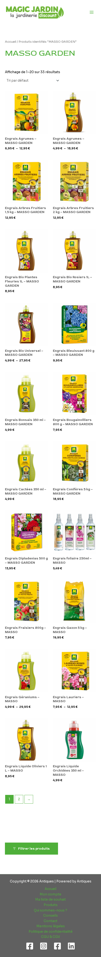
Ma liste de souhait (50, 900)
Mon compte (50, 894)
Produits (51, 905)
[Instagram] (43, 946)
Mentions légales (50, 926)
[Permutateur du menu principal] (91, 12)
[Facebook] (30, 946)
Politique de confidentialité (51, 932)
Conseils (50, 916)
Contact (50, 921)
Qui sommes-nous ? (50, 910)
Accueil (10, 42)
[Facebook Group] (57, 946)
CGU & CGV (50, 937)
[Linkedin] (71, 946)
